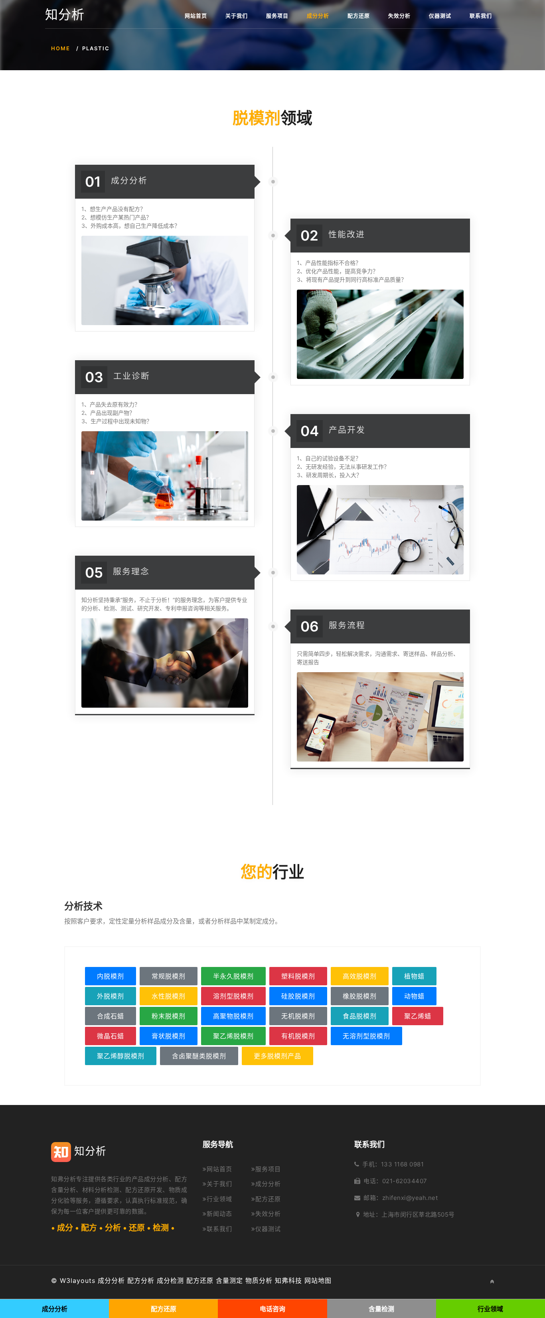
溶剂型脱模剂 (233, 996)
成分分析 (318, 15)
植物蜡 (414, 976)
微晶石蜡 (110, 1036)
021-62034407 (404, 1181)
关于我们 (236, 15)
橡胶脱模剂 (360, 996)
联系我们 (481, 15)
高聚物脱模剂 (233, 1016)
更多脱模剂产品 (277, 1056)
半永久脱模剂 (233, 976)
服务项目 (277, 15)
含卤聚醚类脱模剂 (199, 1056)
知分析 (65, 15)
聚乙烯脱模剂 (233, 1036)
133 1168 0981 (402, 1164)
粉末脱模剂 (169, 1016)
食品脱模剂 (360, 1016)
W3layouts (77, 1280)
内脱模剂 (110, 976)
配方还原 (359, 15)
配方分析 (140, 1280)
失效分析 (399, 15)
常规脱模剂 (169, 976)
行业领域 (219, 1199)
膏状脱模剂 (169, 1036)
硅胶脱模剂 (298, 996)
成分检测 (170, 1280)
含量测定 (229, 1280)
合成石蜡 (110, 1016)
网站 (311, 1280)
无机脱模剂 (298, 1016)
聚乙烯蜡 (417, 1016)
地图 (325, 1280)
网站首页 (196, 15)
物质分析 (258, 1280)
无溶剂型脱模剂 (366, 1036)
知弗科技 (288, 1280)
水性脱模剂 (169, 996)
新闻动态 (219, 1213)
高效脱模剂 (360, 976)
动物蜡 (414, 996)
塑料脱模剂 (298, 976)
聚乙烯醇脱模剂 (120, 1056)
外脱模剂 (110, 996)
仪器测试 (440, 15)
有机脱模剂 (298, 1036)
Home (60, 48)
